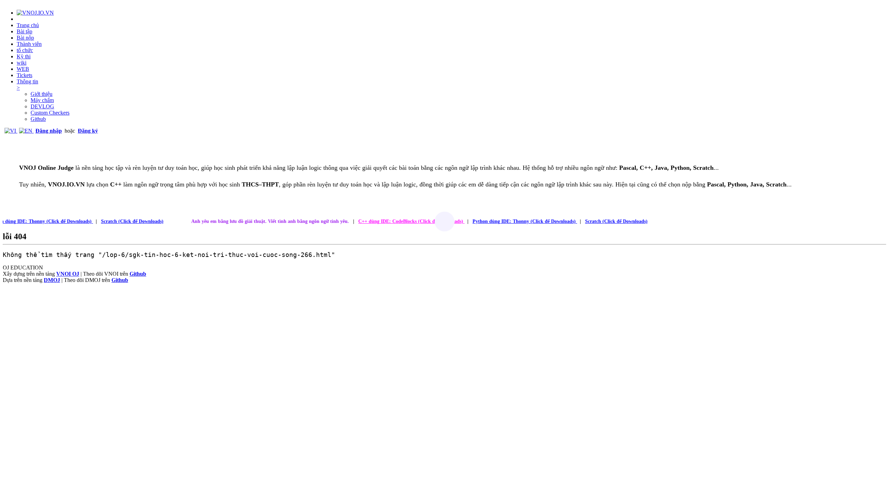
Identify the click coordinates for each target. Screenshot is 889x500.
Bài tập (24, 31)
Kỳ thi (24, 56)
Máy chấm (42, 100)
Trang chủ (28, 25)
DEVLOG (42, 106)
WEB (23, 69)
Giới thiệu (41, 94)
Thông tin (27, 84)
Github (38, 119)
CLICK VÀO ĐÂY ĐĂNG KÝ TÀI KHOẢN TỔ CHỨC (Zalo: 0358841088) (316, 204)
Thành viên (29, 44)
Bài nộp (25, 38)
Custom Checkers (50, 113)
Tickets (24, 75)
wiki (21, 63)
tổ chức (25, 50)
